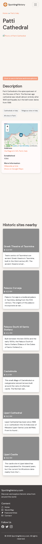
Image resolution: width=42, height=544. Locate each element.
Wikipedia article (11, 166)
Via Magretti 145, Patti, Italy (16, 151)
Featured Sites (11, 513)
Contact (8, 515)
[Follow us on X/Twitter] (7, 527)
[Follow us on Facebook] (3, 527)
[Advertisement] (21, 197)
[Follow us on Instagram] (12, 527)
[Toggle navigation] (35, 4)
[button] (21, 135)
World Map (9, 510)
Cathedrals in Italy (11, 111)
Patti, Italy (14, 13)
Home (5, 13)
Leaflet (14, 146)
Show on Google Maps (13, 169)
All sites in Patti (10, 116)
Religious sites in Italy (30, 111)
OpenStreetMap (24, 146)
